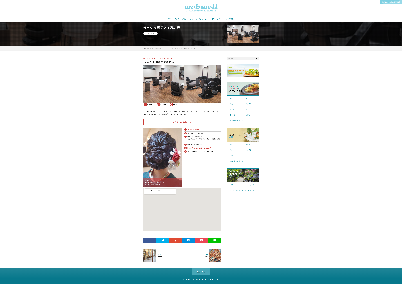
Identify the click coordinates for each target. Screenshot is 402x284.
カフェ (232, 109)
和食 (231, 98)
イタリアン (249, 104)
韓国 (231, 155)
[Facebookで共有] (149, 240)
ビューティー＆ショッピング (199, 19)
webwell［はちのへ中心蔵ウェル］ (207, 279)
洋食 (231, 104)
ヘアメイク (233, 185)
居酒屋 (248, 115)
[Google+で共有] (175, 240)
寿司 (247, 98)
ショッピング (250, 185)
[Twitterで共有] (162, 240)
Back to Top (201, 272)
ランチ (177, 19)
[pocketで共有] (201, 240)
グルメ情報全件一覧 (236, 161)
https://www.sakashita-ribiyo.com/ (199, 148)
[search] (257, 58)
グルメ (184, 19)
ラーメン (233, 115)
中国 (247, 109)
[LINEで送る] (214, 240)
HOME (169, 19)
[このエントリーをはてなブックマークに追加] (188, 240)
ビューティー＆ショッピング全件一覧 (242, 190)
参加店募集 (230, 19)
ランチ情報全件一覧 (236, 121)
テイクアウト (218, 19)
